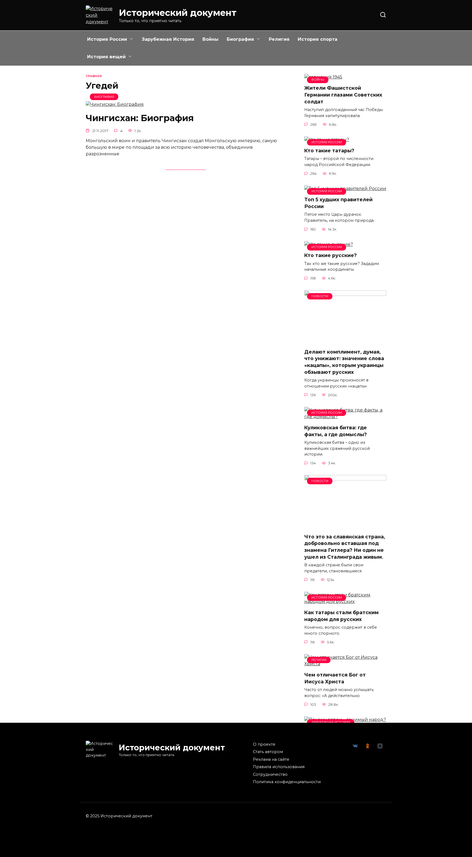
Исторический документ (178, 12)
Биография (240, 39)
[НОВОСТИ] (345, 340)
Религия (279, 39)
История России (107, 39)
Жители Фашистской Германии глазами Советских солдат (343, 94)
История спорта (317, 39)
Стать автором (268, 751)
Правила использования (279, 766)
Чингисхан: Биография (140, 118)
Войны (210, 39)
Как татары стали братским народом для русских (341, 616)
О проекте (264, 744)
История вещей (106, 56)
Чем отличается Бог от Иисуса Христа (335, 678)
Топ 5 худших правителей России (338, 203)
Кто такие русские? (330, 255)
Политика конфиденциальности (287, 781)
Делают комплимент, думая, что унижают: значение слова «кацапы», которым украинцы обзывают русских (344, 362)
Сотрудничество (270, 774)
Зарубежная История (168, 39)
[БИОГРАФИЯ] (115, 104)
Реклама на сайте (271, 759)
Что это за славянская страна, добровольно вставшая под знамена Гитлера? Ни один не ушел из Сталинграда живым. (344, 546)
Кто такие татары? (329, 150)
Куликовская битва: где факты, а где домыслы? (335, 431)
